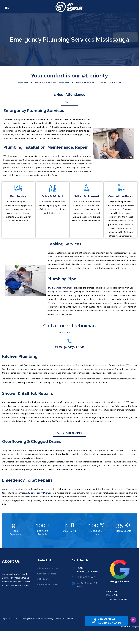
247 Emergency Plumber (60, 287)
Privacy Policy (112, 595)
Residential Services (49, 584)
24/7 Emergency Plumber (29, 618)
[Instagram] (133, 620)
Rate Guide (111, 591)
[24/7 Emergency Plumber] (69, 6)
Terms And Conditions (116, 599)
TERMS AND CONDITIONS (66, 618)
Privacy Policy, (47, 618)
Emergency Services (48, 568)
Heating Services (47, 579)
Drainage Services (47, 573)
